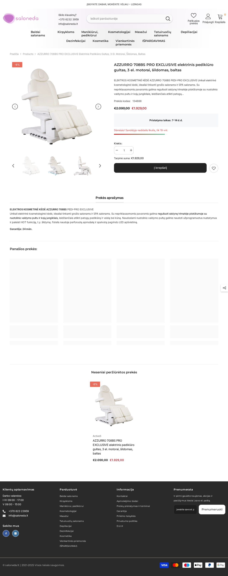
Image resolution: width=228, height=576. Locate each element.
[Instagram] (15, 533)
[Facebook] (6, 533)
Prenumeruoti (212, 509)
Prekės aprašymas (110, 198)
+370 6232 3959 (68, 19)
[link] (213, 168)
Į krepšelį (160, 167)
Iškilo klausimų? (67, 14)
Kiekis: (118, 143)
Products (28, 53)
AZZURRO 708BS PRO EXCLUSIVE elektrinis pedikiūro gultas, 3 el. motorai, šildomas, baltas (113, 447)
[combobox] (125, 18)
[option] (56, 106)
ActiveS (97, 435)
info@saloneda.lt (68, 23)
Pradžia (14, 53)
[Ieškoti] (130, 18)
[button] (15, 106)
